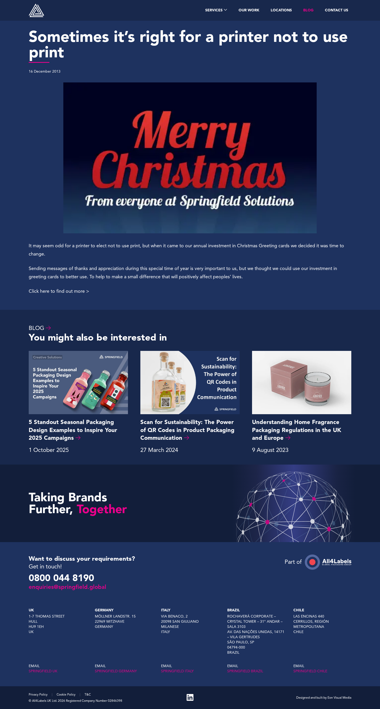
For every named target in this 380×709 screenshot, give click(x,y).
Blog (36, 328)
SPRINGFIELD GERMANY (116, 671)
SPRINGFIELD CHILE (310, 671)
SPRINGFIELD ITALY (177, 671)
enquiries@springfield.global (67, 586)
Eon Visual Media (339, 697)
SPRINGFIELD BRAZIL (245, 671)
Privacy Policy (38, 694)
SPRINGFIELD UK (43, 671)
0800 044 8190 (61, 578)
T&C (88, 694)
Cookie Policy (66, 694)
